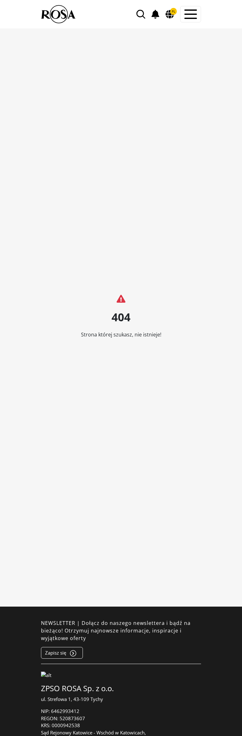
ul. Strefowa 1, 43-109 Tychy (72, 699)
